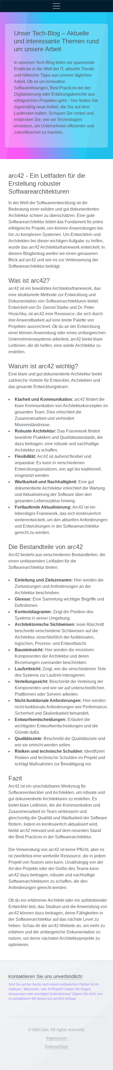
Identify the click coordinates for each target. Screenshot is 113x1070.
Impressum (56, 1038)
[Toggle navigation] (56, 6)
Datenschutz (56, 1046)
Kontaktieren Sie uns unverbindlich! (45, 976)
